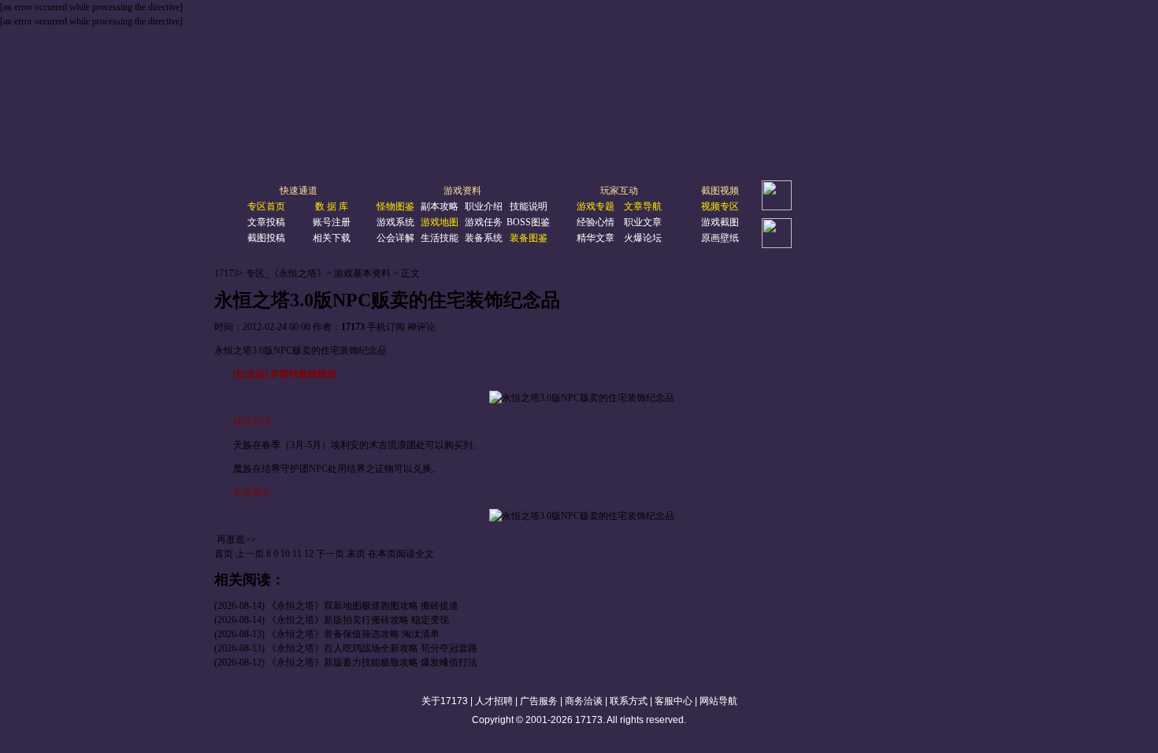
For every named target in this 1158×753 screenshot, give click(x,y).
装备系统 (484, 237)
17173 (226, 273)
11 (297, 553)
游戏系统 (395, 222)
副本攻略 (439, 206)
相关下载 (332, 237)
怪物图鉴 (395, 206)
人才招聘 (494, 701)
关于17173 (444, 701)
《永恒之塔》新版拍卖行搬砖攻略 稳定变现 (358, 619)
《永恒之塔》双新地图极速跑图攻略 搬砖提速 (362, 605)
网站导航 (718, 701)
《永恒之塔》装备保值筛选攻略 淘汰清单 (353, 634)
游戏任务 (484, 222)
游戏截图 (720, 222)
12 (309, 553)
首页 (223, 553)
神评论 (421, 326)
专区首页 (266, 206)
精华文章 (595, 237)
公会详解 (395, 237)
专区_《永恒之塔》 (286, 273)
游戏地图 (439, 222)
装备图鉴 (528, 237)
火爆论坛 (643, 237)
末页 (356, 553)
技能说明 (528, 206)
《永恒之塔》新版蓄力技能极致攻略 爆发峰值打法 (372, 662)
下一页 (330, 553)
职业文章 (643, 222)
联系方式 (629, 701)
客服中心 (673, 701)
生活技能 (439, 237)
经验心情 (595, 222)
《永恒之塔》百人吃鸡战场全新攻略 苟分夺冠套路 (372, 648)
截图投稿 (266, 237)
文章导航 (643, 206)
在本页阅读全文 (401, 553)
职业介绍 (484, 206)
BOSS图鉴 (528, 222)
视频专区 (720, 206)
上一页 (250, 553)
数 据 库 (331, 206)
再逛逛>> (236, 539)
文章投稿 (266, 222)
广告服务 (539, 701)
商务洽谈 (584, 701)
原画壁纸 (720, 237)
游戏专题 (595, 206)
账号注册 (332, 222)
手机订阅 (386, 326)
